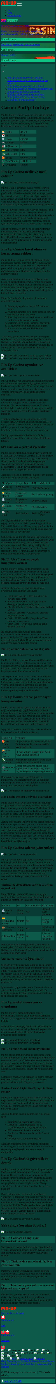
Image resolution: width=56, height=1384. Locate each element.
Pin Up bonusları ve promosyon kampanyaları (30, 88)
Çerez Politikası (27, 1364)
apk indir (13, 1381)
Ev (8, 10)
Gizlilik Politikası (29, 1361)
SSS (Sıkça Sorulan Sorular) (21, 100)
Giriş (9, 12)
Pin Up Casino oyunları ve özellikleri (25, 86)
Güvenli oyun (14, 15)
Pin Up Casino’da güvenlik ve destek (25, 97)
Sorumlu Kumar (46, 1361)
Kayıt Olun (12, 20)
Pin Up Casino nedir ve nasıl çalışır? (25, 77)
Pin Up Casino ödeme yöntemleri (23, 91)
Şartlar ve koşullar (10, 1364)
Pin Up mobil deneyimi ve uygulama (25, 94)
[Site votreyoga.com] (8, 4)
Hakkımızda (42, 1364)
